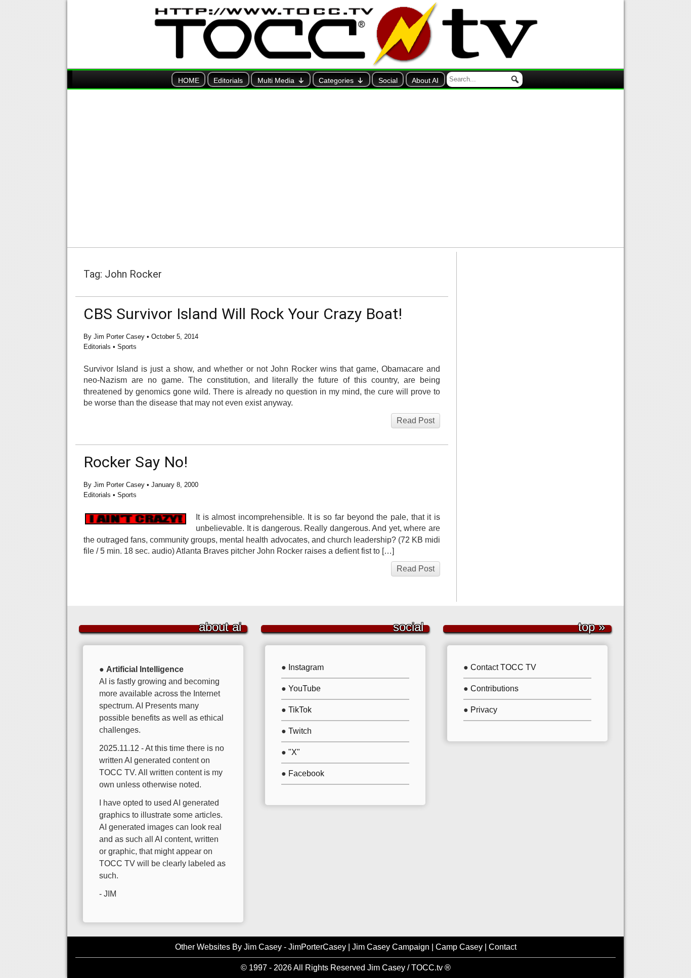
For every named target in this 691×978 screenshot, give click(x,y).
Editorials (228, 80)
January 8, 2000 (174, 484)
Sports (127, 346)
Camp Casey (459, 947)
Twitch (300, 731)
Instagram (306, 667)
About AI (425, 80)
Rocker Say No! (135, 462)
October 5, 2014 (174, 336)
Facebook (306, 773)
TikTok (300, 709)
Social (388, 80)
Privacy (483, 709)
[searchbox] (485, 79)
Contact (502, 947)
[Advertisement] (345, 168)
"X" (294, 752)
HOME (188, 80)
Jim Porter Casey (119, 336)
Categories (336, 80)
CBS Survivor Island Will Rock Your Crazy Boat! (242, 314)
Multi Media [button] (275, 80)
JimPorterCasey (317, 947)
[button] (515, 79)
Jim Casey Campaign (390, 947)
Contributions (494, 688)
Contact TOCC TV (503, 667)
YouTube (304, 688)
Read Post (416, 420)
